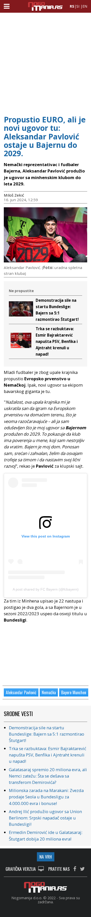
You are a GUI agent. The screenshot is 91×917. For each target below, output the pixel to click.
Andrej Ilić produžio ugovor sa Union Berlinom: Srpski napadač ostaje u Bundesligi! (45, 818)
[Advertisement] (45, 62)
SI (77, 6)
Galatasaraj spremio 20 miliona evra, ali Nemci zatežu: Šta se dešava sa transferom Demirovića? (48, 776)
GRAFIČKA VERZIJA (21, 869)
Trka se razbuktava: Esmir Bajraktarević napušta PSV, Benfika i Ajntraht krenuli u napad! (57, 341)
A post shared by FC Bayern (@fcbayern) (46, 589)
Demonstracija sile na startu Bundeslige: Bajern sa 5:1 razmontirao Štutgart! (46, 734)
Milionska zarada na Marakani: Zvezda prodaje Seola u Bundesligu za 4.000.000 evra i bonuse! (46, 796)
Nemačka (49, 692)
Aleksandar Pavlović (21, 692)
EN (84, 6)
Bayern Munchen (73, 692)
